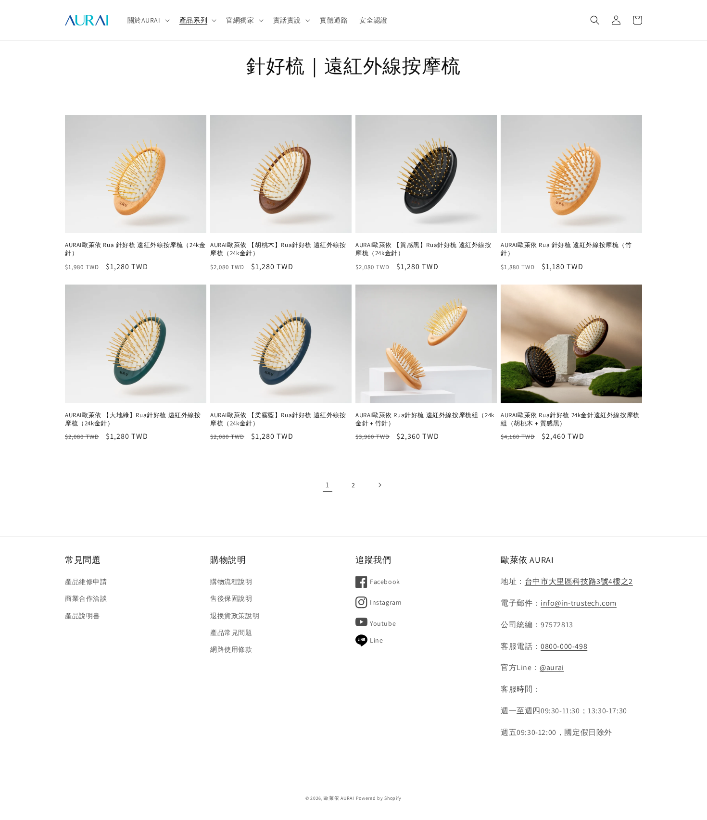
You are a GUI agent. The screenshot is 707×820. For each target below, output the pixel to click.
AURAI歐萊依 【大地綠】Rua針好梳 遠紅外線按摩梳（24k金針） (133, 419)
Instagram (386, 602)
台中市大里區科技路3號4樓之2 (579, 581)
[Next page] (379, 485)
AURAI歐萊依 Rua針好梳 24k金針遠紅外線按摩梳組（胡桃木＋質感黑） (570, 419)
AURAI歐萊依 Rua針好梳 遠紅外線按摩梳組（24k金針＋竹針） (424, 419)
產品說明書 (82, 615)
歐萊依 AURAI (339, 798)
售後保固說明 (231, 598)
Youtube (383, 623)
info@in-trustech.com (579, 603)
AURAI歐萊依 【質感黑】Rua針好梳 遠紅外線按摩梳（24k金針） (423, 249)
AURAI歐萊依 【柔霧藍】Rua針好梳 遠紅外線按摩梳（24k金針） (278, 419)
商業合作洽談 (86, 598)
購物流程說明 (231, 581)
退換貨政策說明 (234, 615)
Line (376, 640)
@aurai (552, 667)
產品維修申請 (86, 581)
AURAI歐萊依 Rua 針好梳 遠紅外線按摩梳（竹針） (566, 249)
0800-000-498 (564, 646)
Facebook (385, 581)
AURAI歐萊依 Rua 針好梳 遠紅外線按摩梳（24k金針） (135, 249)
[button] (148, 20)
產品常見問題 (231, 632)
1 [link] (327, 485)
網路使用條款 (231, 649)
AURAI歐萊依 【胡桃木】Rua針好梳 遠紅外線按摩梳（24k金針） (278, 249)
